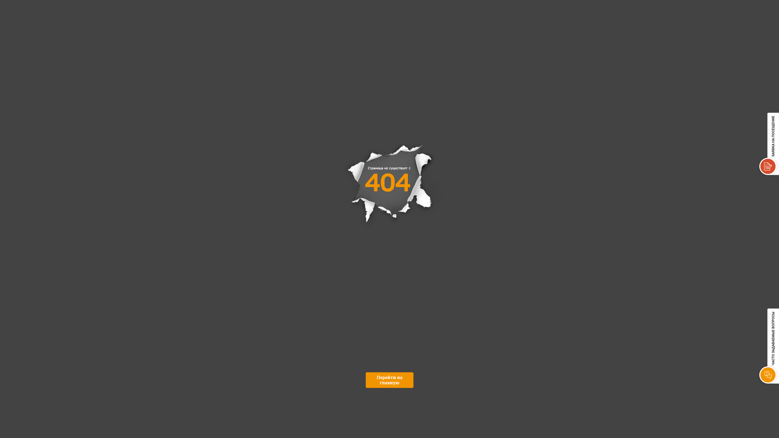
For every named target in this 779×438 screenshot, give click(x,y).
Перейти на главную (389, 379)
